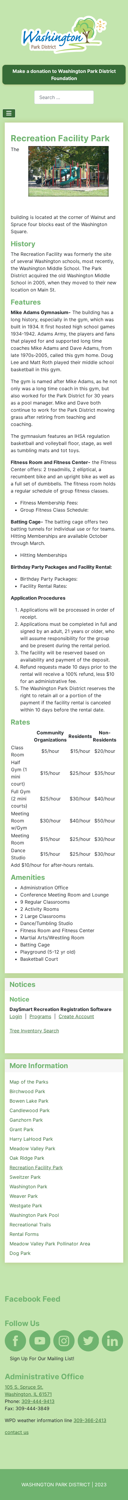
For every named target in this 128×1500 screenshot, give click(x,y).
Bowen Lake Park (29, 1101)
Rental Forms (24, 1234)
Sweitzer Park (25, 1177)
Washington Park (28, 1186)
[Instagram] (64, 1341)
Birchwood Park (27, 1091)
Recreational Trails (30, 1225)
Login (16, 1016)
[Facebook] (15, 1341)
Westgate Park (26, 1206)
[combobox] (64, 97)
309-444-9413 (37, 1401)
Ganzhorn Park (26, 1120)
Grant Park (22, 1129)
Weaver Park (24, 1196)
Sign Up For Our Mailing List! (42, 1358)
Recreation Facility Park (36, 1167)
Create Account (76, 1016)
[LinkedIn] (112, 1341)
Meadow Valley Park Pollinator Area (50, 1244)
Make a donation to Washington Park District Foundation (64, 74)
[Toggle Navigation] (8, 113)
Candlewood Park (30, 1110)
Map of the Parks (29, 1082)
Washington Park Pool (34, 1215)
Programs (40, 1016)
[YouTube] (40, 1341)
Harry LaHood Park (31, 1139)
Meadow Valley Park (32, 1148)
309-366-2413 (90, 1420)
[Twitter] (88, 1341)
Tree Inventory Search (34, 1031)
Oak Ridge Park (27, 1158)
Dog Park (20, 1253)
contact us (17, 1432)
